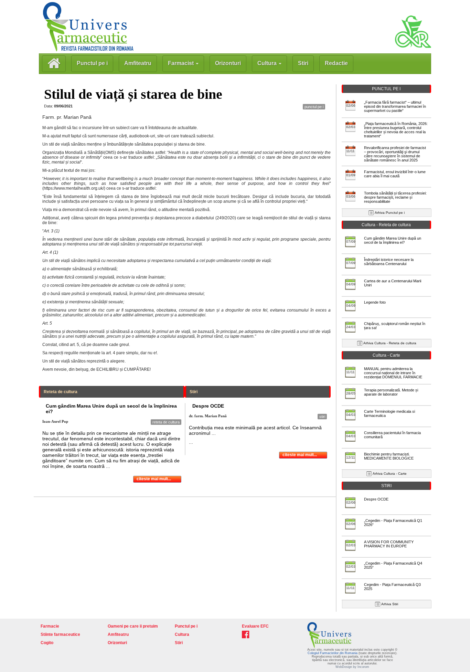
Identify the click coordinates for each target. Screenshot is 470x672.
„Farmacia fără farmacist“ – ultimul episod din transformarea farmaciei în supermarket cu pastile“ (395, 106)
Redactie (336, 63)
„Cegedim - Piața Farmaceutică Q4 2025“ (393, 565)
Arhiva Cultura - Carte (390, 473)
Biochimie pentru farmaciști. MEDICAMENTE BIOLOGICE (389, 456)
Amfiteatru (137, 63)
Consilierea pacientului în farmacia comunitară (392, 435)
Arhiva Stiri (389, 604)
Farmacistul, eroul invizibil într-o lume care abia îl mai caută (395, 174)
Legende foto (375, 302)
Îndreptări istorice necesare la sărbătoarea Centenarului (389, 262)
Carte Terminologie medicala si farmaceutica (389, 413)
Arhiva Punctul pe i (390, 212)
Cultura (267, 63)
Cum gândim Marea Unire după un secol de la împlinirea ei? (392, 240)
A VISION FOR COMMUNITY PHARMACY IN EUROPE (389, 544)
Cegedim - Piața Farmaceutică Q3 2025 (392, 586)
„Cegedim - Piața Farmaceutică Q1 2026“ (393, 522)
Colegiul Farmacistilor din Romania (333, 653)
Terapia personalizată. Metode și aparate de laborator (391, 392)
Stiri (303, 63)
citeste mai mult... (154, 478)
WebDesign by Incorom (352, 667)
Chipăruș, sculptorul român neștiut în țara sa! (394, 326)
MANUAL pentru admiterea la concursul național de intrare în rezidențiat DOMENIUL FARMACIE (393, 373)
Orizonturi (228, 63)
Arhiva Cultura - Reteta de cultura (389, 343)
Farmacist (181, 63)
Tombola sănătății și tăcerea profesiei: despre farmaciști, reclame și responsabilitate (395, 197)
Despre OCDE (376, 499)
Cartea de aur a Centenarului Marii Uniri (392, 283)
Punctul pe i (92, 63)
